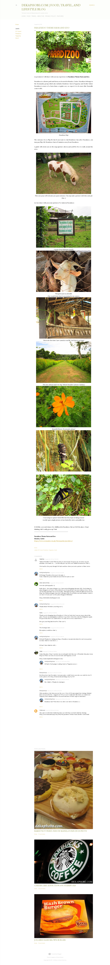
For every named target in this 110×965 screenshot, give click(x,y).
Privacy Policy (50, 16)
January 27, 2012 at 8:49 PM (63, 661)
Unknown (42, 710)
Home (24, 16)
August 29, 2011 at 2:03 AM (57, 583)
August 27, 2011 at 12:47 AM (57, 572)
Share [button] (17, 24)
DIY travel (18, 31)
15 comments (41, 943)
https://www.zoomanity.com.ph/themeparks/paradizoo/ (53, 541)
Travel (33, 16)
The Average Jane (44, 627)
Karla (40, 613)
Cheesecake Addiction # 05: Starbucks (55, 885)
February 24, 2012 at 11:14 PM (54, 690)
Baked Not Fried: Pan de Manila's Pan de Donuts (60, 831)
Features (60, 16)
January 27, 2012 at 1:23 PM (50, 651)
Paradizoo (18, 33)
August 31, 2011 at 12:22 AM (57, 627)
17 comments (41, 834)
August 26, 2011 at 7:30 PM (51, 559)
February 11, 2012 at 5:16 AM (62, 679)
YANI (40, 651)
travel (17, 38)
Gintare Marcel (59, 957)
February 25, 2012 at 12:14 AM (63, 699)
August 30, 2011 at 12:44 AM (57, 604)
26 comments (41, 888)
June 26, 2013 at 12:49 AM (52, 710)
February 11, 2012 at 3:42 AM (54, 672)
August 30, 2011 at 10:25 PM (50, 612)
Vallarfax (41, 559)
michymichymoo (44, 572)
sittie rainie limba (44, 583)
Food (29, 16)
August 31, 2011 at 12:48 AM (57, 636)
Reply (41, 569)
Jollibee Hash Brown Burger (50, 940)
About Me (40, 16)
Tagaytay (18, 36)
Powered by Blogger (56, 954)
